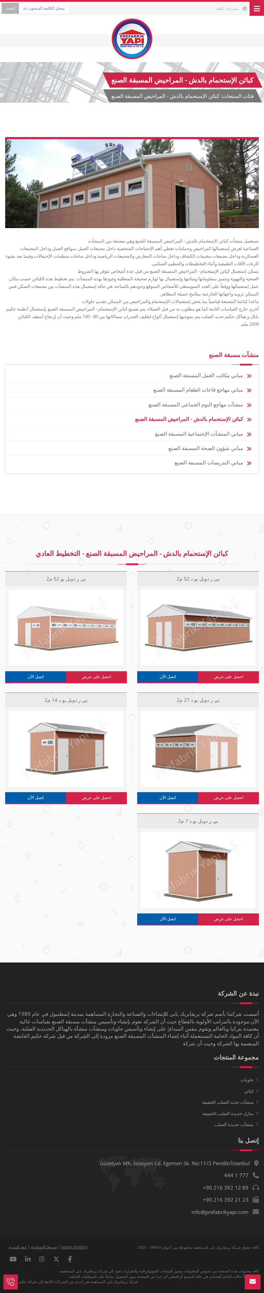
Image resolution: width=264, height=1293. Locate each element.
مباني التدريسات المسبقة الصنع (209, 462)
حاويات (247, 1080)
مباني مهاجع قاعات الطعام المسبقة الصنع (198, 389)
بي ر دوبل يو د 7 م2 (198, 821)
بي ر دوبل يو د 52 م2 (198, 578)
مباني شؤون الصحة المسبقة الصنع (205, 448)
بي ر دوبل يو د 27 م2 (198, 700)
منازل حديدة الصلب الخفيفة (228, 1113)
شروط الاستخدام (44, 1246)
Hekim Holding (74, 1246)
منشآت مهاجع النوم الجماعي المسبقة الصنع (195, 404)
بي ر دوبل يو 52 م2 (66, 578)
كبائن (249, 1091)
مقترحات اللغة (228, 8)
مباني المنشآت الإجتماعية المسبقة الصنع (199, 433)
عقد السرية (18, 1246)
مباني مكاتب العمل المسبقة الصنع (206, 375)
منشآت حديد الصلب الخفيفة (228, 1102)
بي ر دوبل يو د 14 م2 (66, 700)
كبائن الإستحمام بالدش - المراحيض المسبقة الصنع (189, 418)
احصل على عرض (228, 676)
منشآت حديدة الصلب (234, 1124)
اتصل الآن (168, 676)
